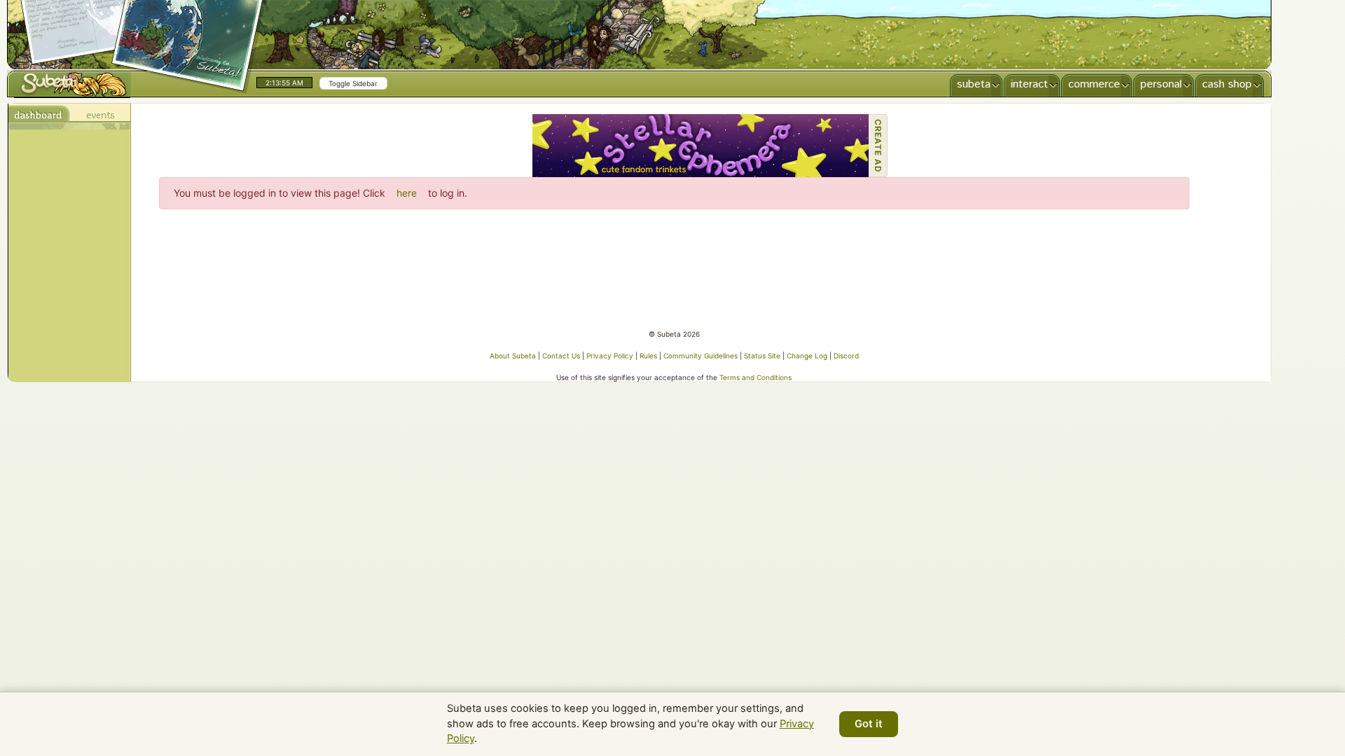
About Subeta (513, 355)
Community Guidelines (700, 355)
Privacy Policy (609, 355)
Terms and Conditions (755, 377)
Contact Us (561, 355)
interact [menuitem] (1029, 84)
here (406, 193)
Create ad (878, 146)
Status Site (762, 355)
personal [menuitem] (1161, 84)
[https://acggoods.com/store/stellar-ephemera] (700, 145)
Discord (846, 355)
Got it (869, 724)
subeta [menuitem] (974, 84)
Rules (648, 355)
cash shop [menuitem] (1227, 84)
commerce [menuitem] (1094, 84)
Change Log (807, 355)
